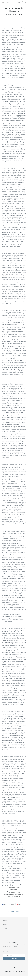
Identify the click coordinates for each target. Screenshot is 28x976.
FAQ (4, 936)
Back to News (15, 911)
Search (5, 924)
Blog (4, 932)
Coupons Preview (11, 971)
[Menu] (25, 2)
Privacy (5, 928)
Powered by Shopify (20, 971)
